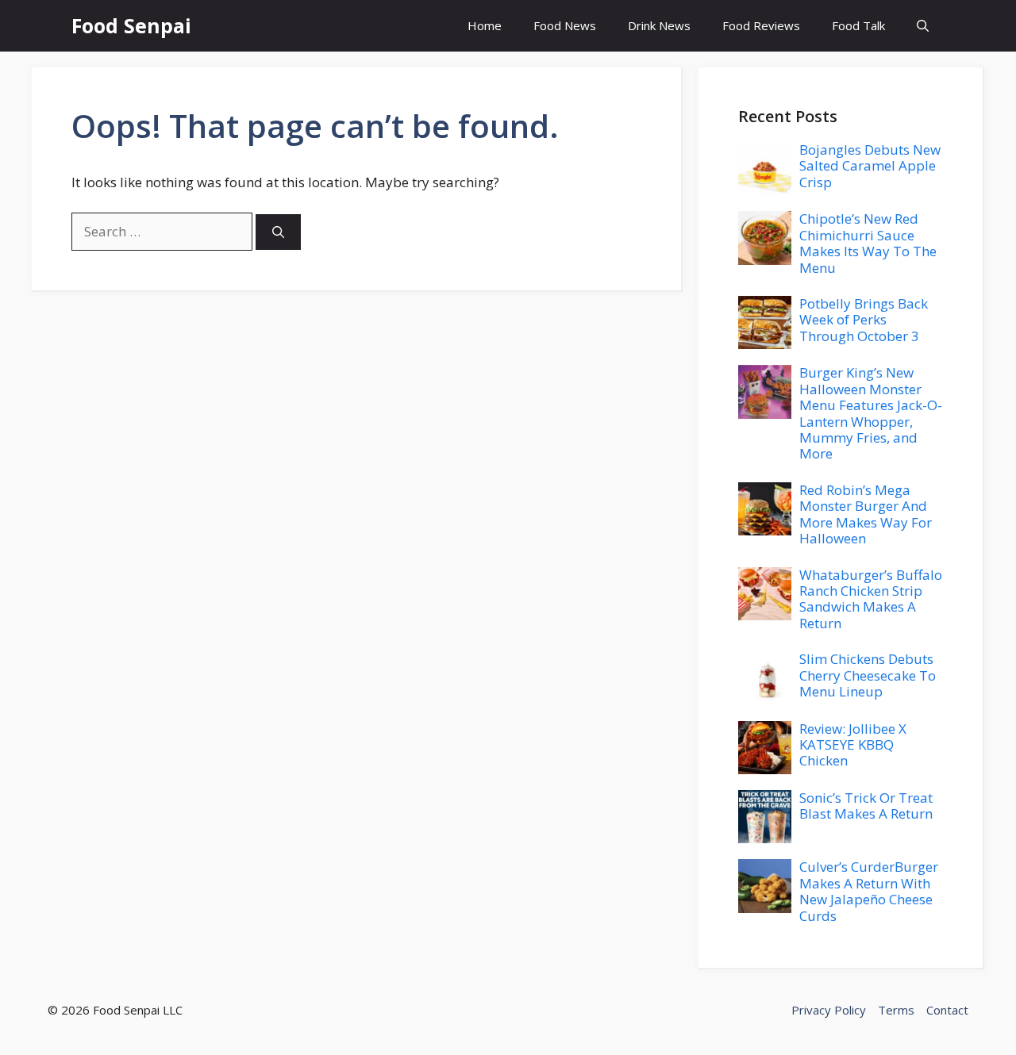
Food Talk (858, 25)
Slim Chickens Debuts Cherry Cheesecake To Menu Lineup (867, 675)
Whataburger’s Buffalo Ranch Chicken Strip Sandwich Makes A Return (870, 599)
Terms (896, 1010)
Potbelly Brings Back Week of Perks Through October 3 (863, 319)
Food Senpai (131, 25)
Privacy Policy (828, 1010)
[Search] (278, 232)
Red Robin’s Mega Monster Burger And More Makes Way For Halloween (865, 514)
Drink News (659, 25)
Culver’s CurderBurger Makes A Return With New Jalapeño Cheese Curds (868, 890)
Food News (564, 25)
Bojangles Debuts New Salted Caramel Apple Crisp (870, 165)
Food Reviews (761, 25)
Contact (947, 1010)
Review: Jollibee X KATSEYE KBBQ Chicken (852, 744)
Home (485, 25)
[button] (923, 26)
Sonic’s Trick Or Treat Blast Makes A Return (866, 805)
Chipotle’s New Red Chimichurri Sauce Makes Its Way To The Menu (868, 242)
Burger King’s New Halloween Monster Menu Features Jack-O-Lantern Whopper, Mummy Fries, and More (870, 412)
